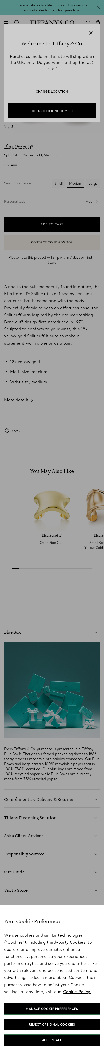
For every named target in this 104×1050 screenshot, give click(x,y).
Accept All (52, 1040)
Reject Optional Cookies (52, 1024)
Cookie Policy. (77, 991)
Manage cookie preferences (52, 1009)
